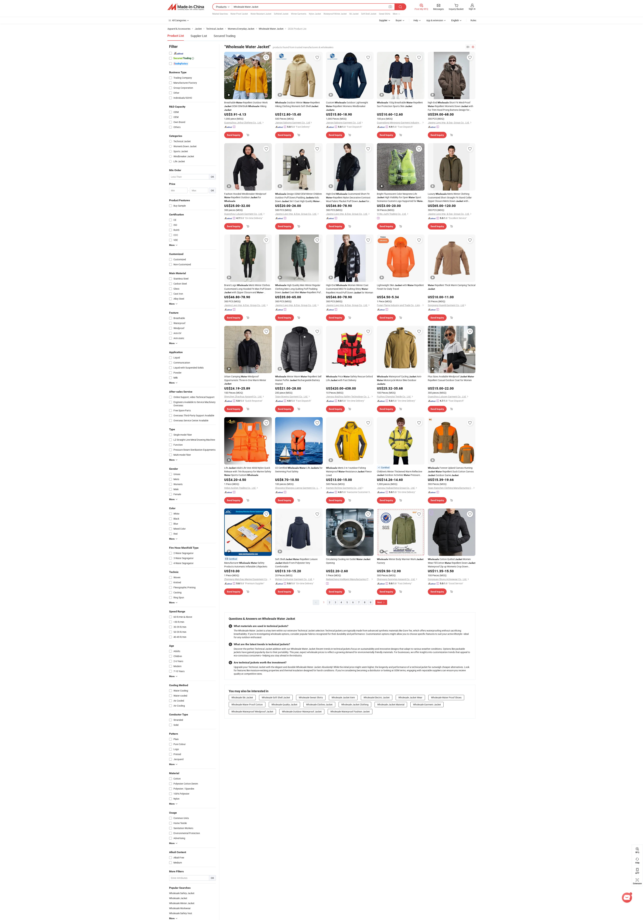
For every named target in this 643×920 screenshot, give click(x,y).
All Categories (179, 20)
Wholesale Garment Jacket (427, 704)
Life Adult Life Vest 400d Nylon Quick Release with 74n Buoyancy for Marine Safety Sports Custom (247, 471)
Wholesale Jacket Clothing (355, 704)
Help (415, 20)
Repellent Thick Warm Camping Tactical (451, 287)
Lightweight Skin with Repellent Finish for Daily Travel (400, 287)
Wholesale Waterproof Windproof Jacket (252, 711)
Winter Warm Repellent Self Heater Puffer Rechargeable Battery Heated (298, 380)
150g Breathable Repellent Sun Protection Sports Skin (400, 104)
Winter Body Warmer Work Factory (400, 561)
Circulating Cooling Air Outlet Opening (348, 561)
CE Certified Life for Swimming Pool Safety (299, 469)
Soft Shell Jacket (368, 13)
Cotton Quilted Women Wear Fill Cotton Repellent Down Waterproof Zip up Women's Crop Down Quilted (451, 563)
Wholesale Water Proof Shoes (446, 697)
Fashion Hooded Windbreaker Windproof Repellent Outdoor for (245, 197)
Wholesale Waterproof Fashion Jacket (350, 711)
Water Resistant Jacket (261, 13)
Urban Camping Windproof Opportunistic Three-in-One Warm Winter (245, 380)
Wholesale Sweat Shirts (311, 697)
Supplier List (199, 36)
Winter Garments (298, 13)
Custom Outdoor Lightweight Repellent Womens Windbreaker (347, 106)
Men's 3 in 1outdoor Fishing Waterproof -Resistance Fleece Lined (349, 471)
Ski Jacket (354, 13)
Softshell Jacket (281, 13)
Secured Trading (224, 36)
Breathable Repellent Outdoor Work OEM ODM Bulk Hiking (246, 106)
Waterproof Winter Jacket (335, 13)
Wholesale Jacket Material (390, 704)
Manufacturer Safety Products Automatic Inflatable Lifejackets (245, 564)
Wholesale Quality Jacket (284, 704)
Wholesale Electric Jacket (377, 697)
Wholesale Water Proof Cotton (247, 704)
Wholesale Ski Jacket (242, 697)
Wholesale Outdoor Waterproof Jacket (302, 711)
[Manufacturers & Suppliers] (185, 6)
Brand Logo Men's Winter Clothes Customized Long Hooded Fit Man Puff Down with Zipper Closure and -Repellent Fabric (247, 289)
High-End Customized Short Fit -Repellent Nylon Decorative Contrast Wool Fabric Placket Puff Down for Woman (348, 197)
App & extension (434, 20)
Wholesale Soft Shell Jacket (276, 697)
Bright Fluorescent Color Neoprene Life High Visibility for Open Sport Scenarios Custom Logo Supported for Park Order (400, 197)
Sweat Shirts (384, 13)
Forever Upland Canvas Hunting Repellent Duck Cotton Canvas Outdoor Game (451, 471)
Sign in (472, 8)
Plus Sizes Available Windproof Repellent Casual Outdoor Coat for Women (451, 378)
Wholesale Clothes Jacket (319, 704)
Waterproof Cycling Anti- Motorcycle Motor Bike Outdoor (399, 380)
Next (380, 602)
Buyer (399, 20)
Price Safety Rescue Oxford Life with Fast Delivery (349, 378)
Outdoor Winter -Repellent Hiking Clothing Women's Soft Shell (297, 104)
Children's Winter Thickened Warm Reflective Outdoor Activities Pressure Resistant (399, 473)
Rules (473, 20)
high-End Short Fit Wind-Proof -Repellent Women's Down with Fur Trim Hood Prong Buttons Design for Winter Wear (450, 106)
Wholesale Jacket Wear (410, 697)
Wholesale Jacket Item (343, 697)
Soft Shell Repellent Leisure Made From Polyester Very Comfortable (296, 563)
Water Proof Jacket (239, 13)
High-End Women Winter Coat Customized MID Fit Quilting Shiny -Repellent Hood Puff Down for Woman (349, 289)
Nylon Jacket (315, 13)
